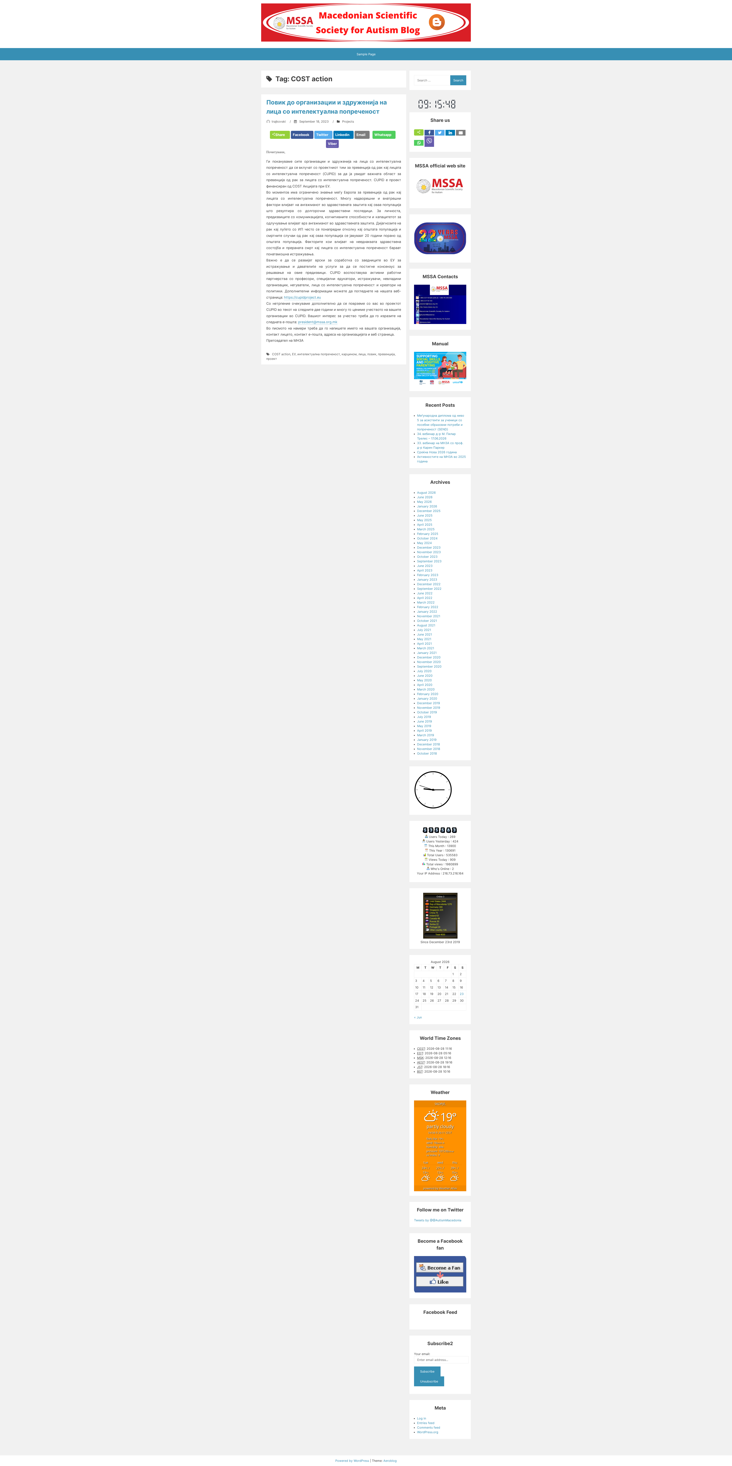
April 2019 (424, 730)
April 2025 (424, 524)
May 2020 (424, 680)
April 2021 (424, 643)
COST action (281, 354)
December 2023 (429, 547)
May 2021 (424, 639)
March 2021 (425, 648)
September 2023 (429, 561)
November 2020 (429, 662)
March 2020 (426, 689)
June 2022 (425, 593)
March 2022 (426, 602)
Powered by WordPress (352, 1461)
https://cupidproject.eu (302, 297)
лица (362, 354)
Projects (348, 121)
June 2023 (425, 566)
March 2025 (426, 529)
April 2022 (424, 598)
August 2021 (426, 625)
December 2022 (429, 584)
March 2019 (425, 735)
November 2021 (428, 616)
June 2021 (424, 634)
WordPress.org (427, 1432)
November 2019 (428, 708)
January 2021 (427, 653)
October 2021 (427, 621)
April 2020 (424, 685)
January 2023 (427, 579)
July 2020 (424, 671)
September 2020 (429, 666)
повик (371, 354)
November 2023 (429, 552)
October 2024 (427, 538)
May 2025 (424, 520)
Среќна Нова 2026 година (437, 452)
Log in (421, 1418)
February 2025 (427, 534)
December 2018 (428, 744)
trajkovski (279, 121)
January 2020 (427, 698)
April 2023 (424, 570)
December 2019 (428, 703)
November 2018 (428, 749)
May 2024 (424, 543)
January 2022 (427, 611)
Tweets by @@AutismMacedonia (437, 1220)
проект (271, 359)
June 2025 (425, 515)
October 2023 (427, 557)
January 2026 (427, 506)
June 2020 (425, 676)
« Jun (418, 1017)
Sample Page (366, 54)
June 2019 (424, 721)
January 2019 (427, 740)
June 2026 (425, 497)
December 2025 (429, 511)
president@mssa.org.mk (317, 322)
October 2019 (427, 712)
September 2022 (429, 589)
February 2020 (427, 694)
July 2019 (424, 717)
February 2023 (427, 575)
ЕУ (294, 354)
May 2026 (424, 502)
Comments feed (428, 1427)
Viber (332, 144)
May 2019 (424, 726)
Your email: (422, 1354)
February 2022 (427, 607)
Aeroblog (390, 1461)
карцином (349, 354)
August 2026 (426, 492)
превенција (386, 354)
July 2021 (424, 630)
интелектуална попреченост (318, 354)
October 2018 (427, 753)
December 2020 (429, 657)
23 (462, 994)
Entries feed (425, 1423)
